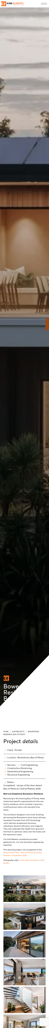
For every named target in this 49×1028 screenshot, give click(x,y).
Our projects (18, 732)
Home (5, 732)
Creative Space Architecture (29, 860)
